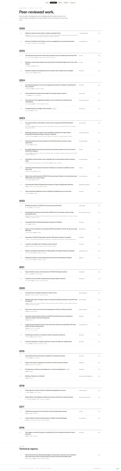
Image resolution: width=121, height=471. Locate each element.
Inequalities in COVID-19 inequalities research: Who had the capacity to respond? (48, 237)
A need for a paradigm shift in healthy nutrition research (41, 244)
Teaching (66, 2)
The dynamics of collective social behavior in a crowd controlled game (45, 369)
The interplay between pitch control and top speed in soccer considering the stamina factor (51, 55)
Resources (73, 2)
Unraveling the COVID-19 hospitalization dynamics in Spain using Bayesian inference (49, 184)
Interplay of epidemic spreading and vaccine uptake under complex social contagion (49, 70)
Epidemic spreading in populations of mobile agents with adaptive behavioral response (50, 251)
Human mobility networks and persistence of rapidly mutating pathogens (46, 418)
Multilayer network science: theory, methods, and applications (43, 33)
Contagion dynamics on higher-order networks (38, 108)
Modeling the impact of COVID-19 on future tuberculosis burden (43, 205)
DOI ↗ (99, 33)
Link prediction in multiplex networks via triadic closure (41, 293)
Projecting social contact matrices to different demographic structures (45, 390)
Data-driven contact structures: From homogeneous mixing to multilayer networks (48, 309)
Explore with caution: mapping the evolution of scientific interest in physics (46, 362)
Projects (60, 2)
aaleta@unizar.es (97, 468)
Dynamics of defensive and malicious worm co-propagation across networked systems (49, 41)
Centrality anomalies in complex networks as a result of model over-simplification (48, 341)
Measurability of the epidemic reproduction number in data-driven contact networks (49, 397)
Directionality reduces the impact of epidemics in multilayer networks (45, 356)
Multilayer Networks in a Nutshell (34, 376)
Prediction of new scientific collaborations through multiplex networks (45, 278)
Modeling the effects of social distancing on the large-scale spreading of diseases (48, 257)
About (47, 2)
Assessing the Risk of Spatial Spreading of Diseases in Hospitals (43, 222)
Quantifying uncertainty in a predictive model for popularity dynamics (45, 335)
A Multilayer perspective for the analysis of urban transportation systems (46, 411)
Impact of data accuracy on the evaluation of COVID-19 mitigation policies (46, 272)
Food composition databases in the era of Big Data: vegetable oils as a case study (48, 191)
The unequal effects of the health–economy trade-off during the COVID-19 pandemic (49, 123)
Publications (53, 2)
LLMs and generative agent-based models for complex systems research (46, 93)
